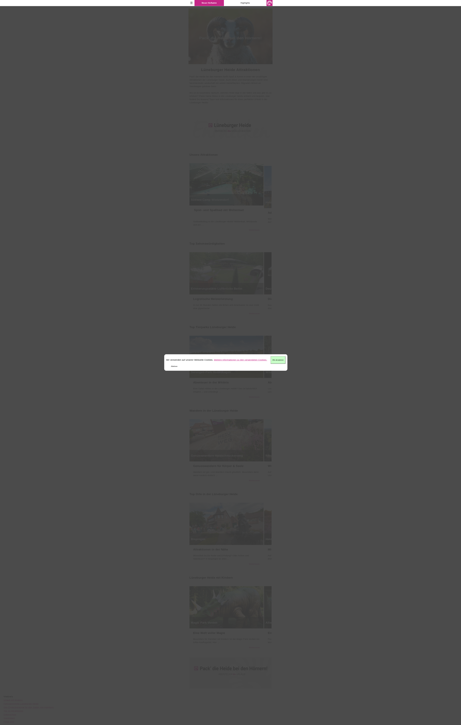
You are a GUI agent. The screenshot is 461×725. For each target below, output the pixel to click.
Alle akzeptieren (278, 360)
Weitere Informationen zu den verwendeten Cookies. (240, 360)
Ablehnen (174, 366)
